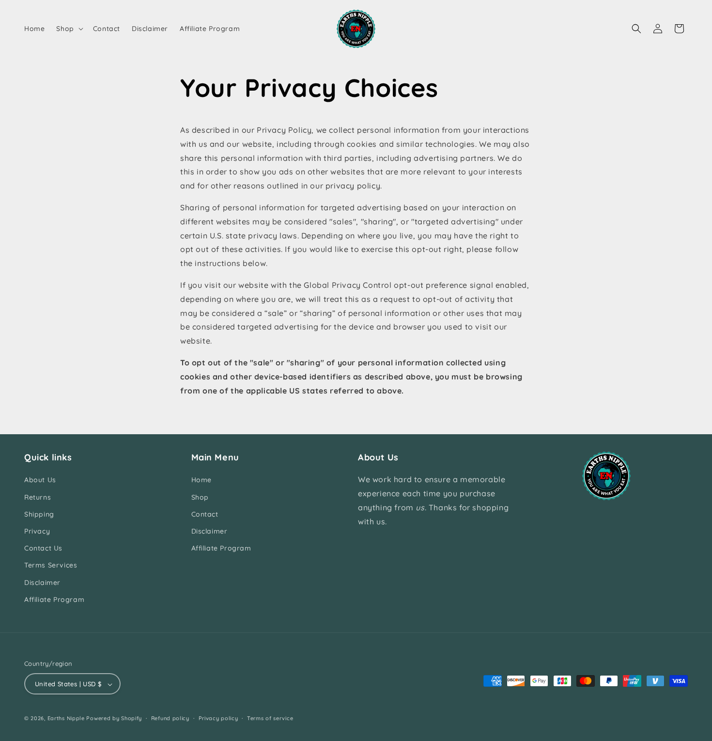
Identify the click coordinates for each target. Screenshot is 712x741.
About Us (40, 480)
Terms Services (50, 565)
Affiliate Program (54, 599)
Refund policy (170, 718)
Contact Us (43, 548)
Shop (200, 497)
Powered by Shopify (114, 718)
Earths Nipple (66, 718)
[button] (68, 28)
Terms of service (270, 718)
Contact (204, 514)
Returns (37, 497)
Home (201, 480)
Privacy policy (218, 718)
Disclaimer (42, 582)
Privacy (37, 531)
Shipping (39, 514)
